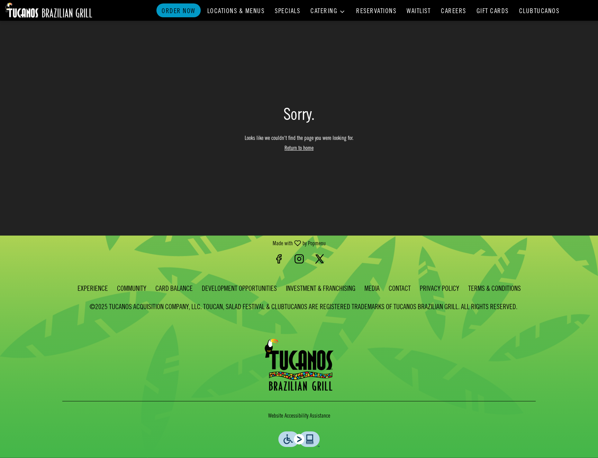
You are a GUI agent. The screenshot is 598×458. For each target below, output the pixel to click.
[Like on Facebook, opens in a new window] (279, 261)
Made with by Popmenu (165, 243)
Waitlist (419, 11)
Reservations (376, 11)
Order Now (179, 11)
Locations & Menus (236, 11)
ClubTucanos (539, 11)
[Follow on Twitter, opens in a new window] (320, 261)
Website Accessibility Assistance (299, 416)
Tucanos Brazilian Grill (299, 365)
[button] (328, 10)
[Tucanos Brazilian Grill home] (49, 10)
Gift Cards (493, 11)
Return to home (299, 148)
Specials (287, 11)
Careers (453, 11)
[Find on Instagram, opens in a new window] (299, 261)
